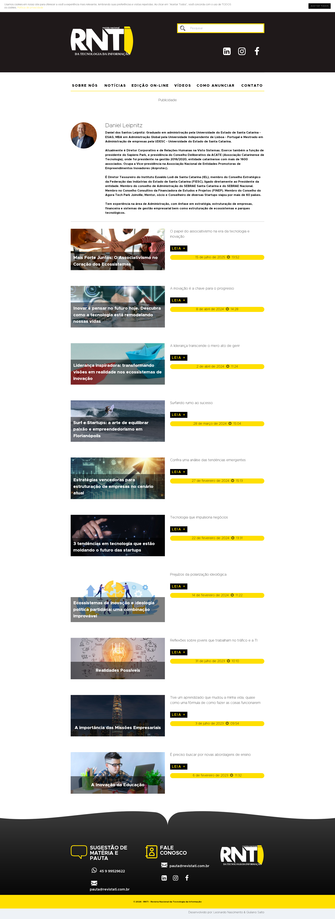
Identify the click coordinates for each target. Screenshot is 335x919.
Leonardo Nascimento (228, 912)
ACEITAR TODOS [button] (320, 6)
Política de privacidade (30, 7)
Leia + (179, 248)
